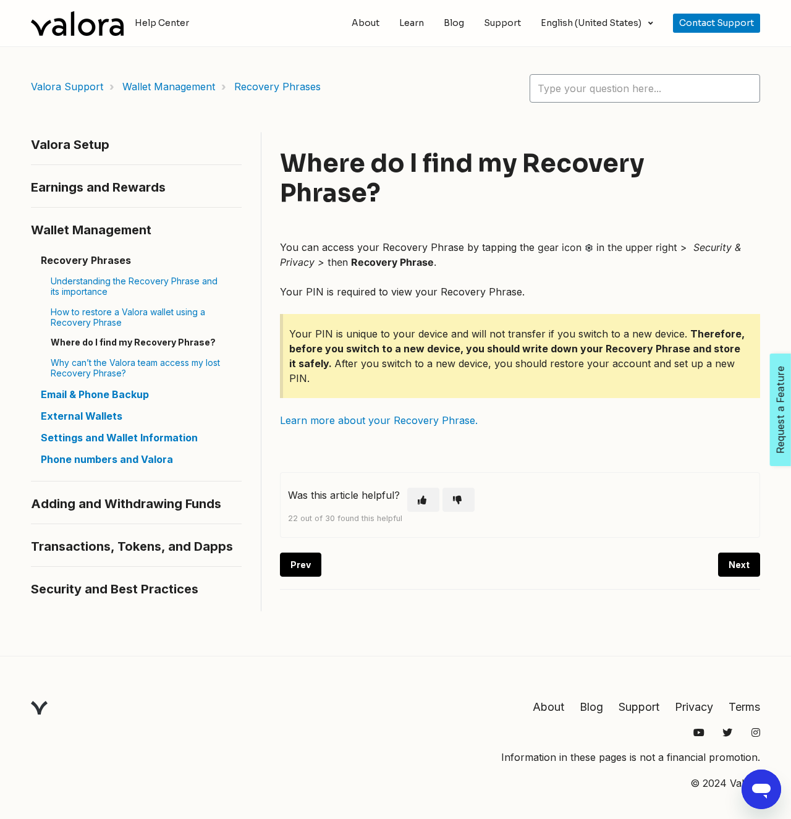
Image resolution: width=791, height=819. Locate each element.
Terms (744, 706)
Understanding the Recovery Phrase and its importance (134, 286)
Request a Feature (780, 410)
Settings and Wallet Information (119, 437)
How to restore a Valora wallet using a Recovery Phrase (128, 317)
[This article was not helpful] (458, 500)
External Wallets (81, 416)
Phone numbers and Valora (107, 459)
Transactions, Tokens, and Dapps (132, 546)
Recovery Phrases (277, 86)
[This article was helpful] (423, 500)
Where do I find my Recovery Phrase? (133, 342)
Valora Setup (70, 144)
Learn (411, 22)
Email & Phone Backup (95, 394)
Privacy (694, 706)
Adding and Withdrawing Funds (126, 503)
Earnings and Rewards (98, 187)
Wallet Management (168, 86)
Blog (454, 22)
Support (502, 22)
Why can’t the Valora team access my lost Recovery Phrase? (135, 367)
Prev (300, 564)
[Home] (77, 23)
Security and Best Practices (114, 589)
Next (739, 564)
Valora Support (67, 86)
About (365, 22)
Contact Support (716, 22)
